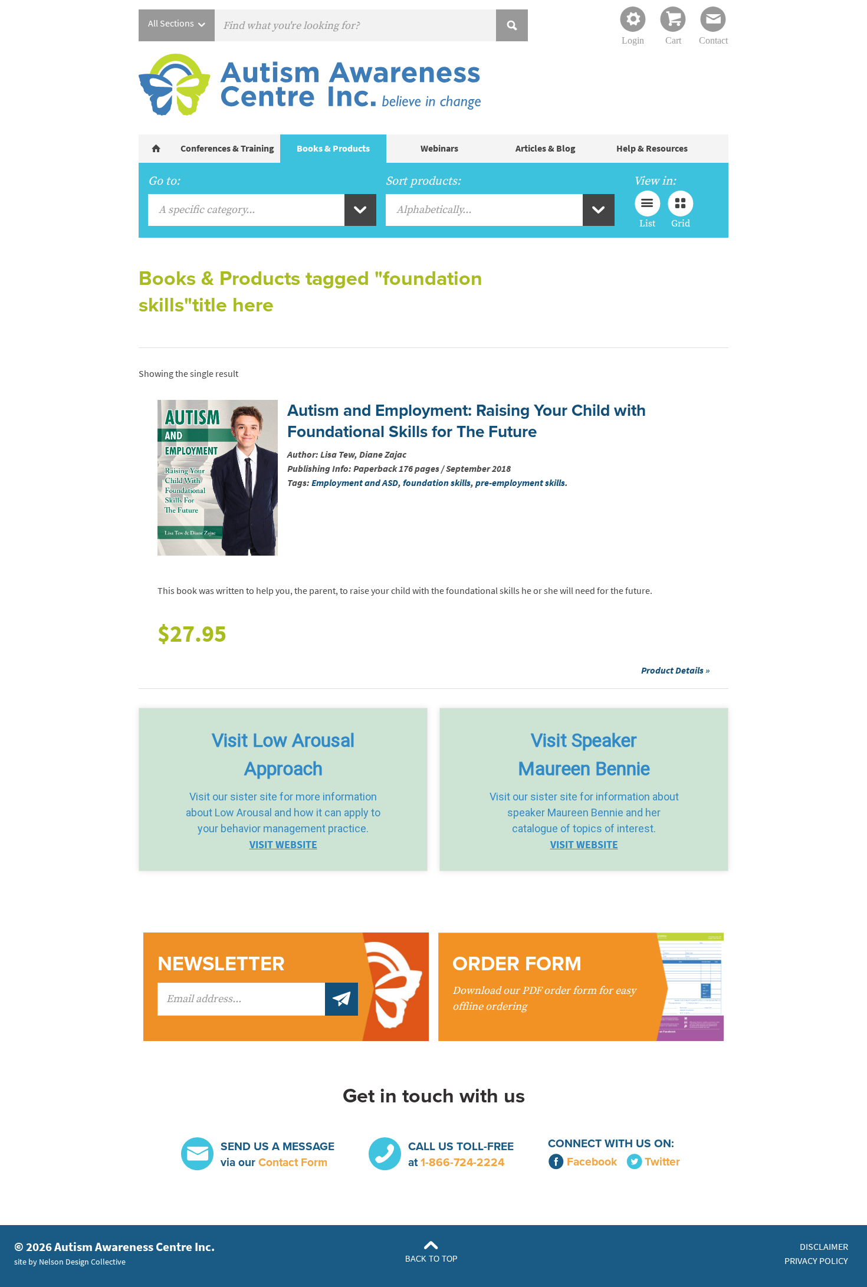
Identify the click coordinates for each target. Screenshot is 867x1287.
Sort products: (423, 181)
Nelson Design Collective (82, 1262)
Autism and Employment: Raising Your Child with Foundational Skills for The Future (466, 421)
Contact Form (292, 1162)
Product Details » (675, 670)
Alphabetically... (433, 209)
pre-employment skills (520, 483)
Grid (680, 223)
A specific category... (207, 209)
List (647, 223)
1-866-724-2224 (462, 1162)
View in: (654, 181)
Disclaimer (824, 1246)
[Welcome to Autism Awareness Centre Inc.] (156, 148)
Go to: (164, 181)
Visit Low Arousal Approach (283, 754)
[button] (283, 789)
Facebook (592, 1161)
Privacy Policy (816, 1261)
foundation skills (437, 483)
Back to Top (431, 1259)
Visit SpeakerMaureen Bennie (584, 754)
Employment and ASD (354, 483)
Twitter (662, 1161)
